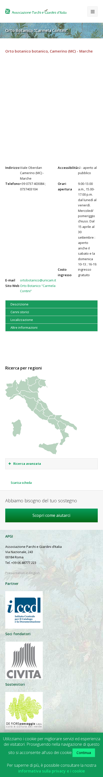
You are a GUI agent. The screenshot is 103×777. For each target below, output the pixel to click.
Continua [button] (83, 752)
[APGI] (35, 11)
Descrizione (19, 304)
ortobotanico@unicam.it (38, 280)
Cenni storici (19, 312)
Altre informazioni (24, 327)
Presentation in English (22, 573)
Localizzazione (21, 319)
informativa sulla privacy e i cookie (51, 771)
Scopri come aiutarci (51, 515)
